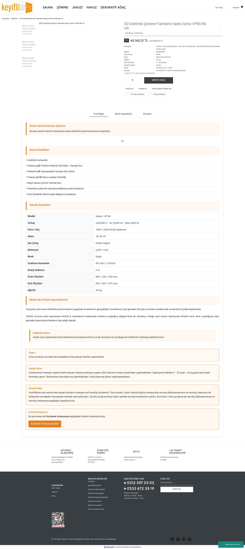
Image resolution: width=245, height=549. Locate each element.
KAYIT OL (177, 489)
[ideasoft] (109, 547)
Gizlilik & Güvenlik (94, 501)
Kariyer (54, 492)
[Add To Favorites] (221, 26)
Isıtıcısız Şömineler (170, 46)
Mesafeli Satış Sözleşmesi (98, 497)
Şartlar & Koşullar (95, 505)
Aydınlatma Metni (94, 485)
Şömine (159, 46)
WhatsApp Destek (232, 545)
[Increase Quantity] (139, 80)
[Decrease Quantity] (126, 80)
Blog (53, 496)
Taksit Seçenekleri (123, 114)
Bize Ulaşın (56, 488)
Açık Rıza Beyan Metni (96, 489)
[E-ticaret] (122, 547)
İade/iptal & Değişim (96, 493)
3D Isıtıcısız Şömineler (187, 46)
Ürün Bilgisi (98, 114)
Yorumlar (147, 114)
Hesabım (91, 481)
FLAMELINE (160, 52)
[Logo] (17, 8)
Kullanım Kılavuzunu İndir (45, 423)
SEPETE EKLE (158, 80)
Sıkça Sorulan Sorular (96, 509)
